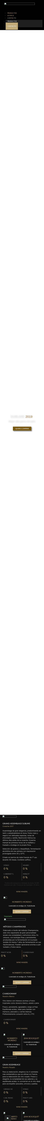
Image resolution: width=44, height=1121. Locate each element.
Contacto (11, 26)
